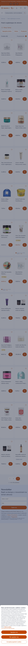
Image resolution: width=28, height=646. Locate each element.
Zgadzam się (14, 632)
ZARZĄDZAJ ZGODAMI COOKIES (14, 642)
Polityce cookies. (7, 627)
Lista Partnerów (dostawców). (8, 628)
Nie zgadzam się (14, 637)
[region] (14, 625)
